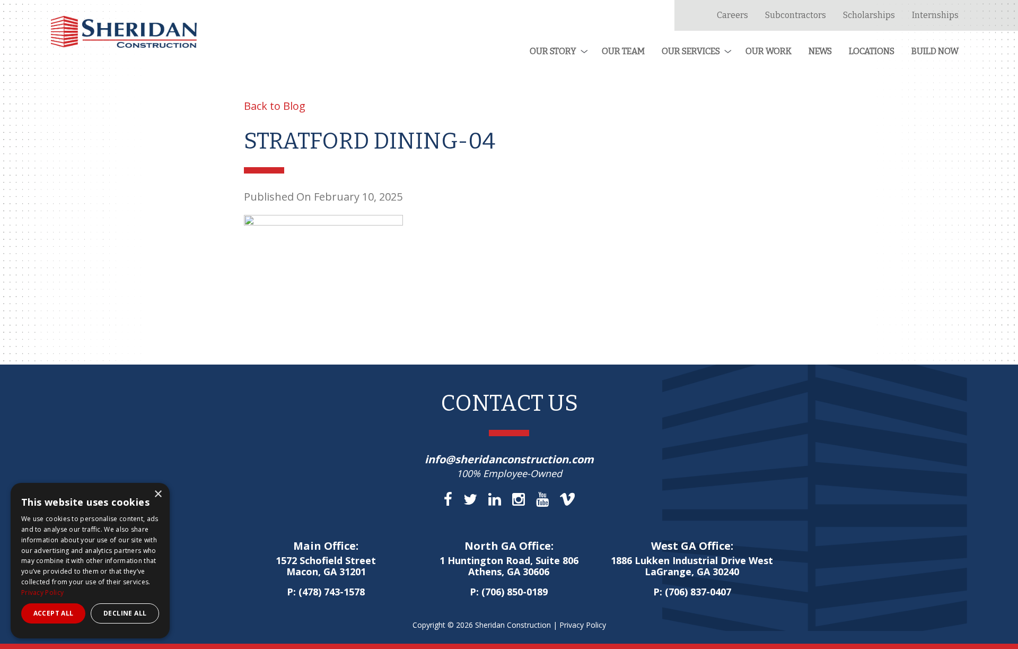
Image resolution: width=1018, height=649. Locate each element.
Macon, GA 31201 (326, 566)
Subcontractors (795, 15)
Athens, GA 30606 (509, 566)
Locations (871, 51)
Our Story (553, 51)
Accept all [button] (53, 613)
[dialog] (90, 560)
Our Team (623, 51)
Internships (935, 15)
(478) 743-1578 (332, 591)
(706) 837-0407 (698, 591)
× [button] (158, 494)
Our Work (768, 51)
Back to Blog (274, 106)
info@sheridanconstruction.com (509, 459)
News (820, 51)
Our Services (691, 51)
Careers (732, 15)
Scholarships (869, 15)
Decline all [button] (124, 613)
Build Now (935, 51)
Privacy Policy (582, 625)
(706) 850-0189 (514, 591)
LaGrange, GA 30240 (692, 566)
